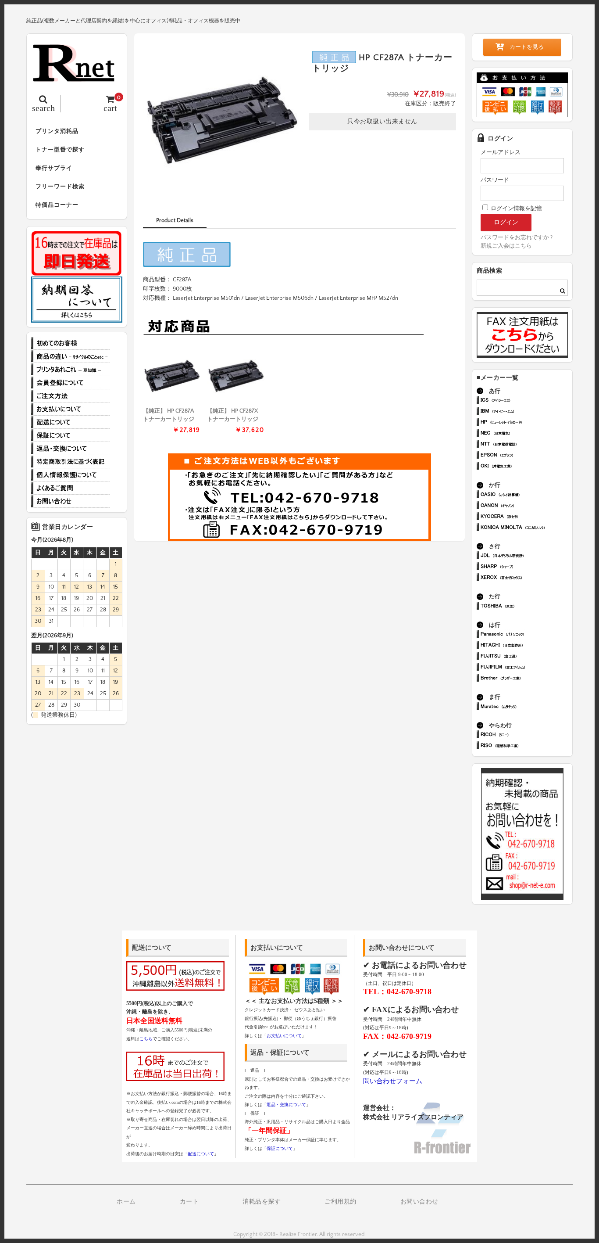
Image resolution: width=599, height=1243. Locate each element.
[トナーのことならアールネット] (76, 77)
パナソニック (526, 634)
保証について (70, 435)
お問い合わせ (70, 501)
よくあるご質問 (70, 488)
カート (189, 1201)
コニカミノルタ (526, 528)
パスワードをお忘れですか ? (517, 237)
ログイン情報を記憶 (515, 208)
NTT (526, 444)
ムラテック (526, 707)
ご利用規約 (340, 1201)
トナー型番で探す (60, 150)
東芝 (526, 606)
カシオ (526, 495)
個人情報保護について (70, 474)
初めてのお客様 (70, 343)
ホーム (126, 1201)
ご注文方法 (70, 395)
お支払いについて (70, 409)
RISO (526, 746)
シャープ (526, 567)
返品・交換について (70, 448)
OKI (526, 466)
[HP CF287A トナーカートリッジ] (171, 376)
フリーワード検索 (60, 186)
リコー (526, 735)
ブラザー (526, 678)
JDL (526, 556)
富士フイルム (526, 667)
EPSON (526, 455)
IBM (526, 411)
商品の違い (70, 356)
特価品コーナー (57, 205)
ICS (526, 400)
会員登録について (70, 382)
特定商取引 (70, 461)
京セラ (526, 517)
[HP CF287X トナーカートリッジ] (235, 376)
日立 (526, 645)
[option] (221, 120)
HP (526, 422)
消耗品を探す (261, 1201)
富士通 (526, 656)
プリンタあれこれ (70, 369)
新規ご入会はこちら (506, 246)
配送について (70, 422)
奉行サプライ (54, 168)
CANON (526, 506)
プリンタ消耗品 (57, 131)
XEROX (526, 578)
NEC (526, 433)
